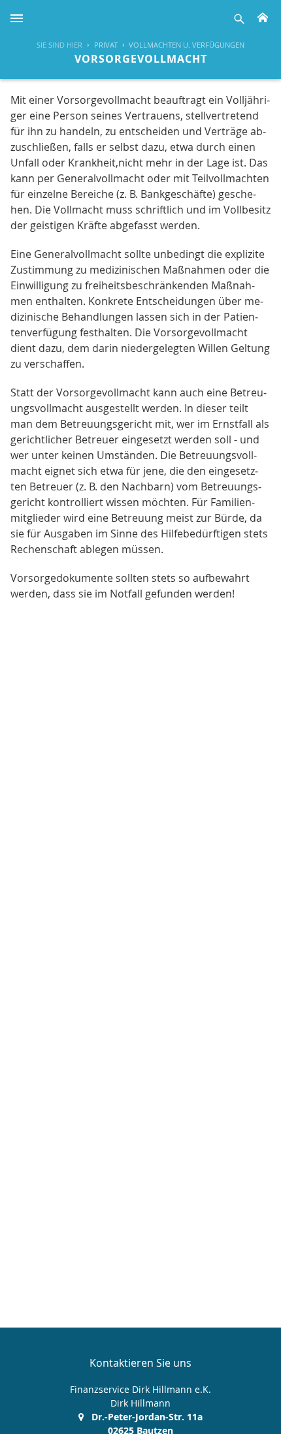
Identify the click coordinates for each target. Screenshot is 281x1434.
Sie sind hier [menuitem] (59, 44)
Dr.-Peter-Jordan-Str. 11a (147, 1416)
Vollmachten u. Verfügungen (186, 45)
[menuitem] (99, 45)
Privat (106, 45)
